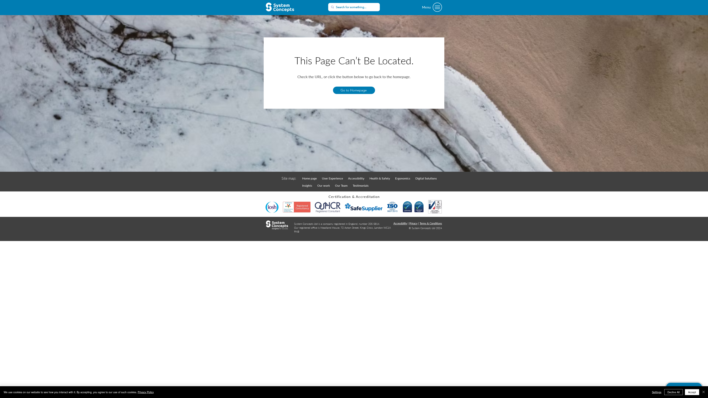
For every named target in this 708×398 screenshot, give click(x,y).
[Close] (703, 392)
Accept (692, 392)
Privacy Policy (146, 392)
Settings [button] (656, 392)
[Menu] (437, 7)
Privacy (413, 223)
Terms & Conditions (431, 223)
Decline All (673, 392)
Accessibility (400, 223)
